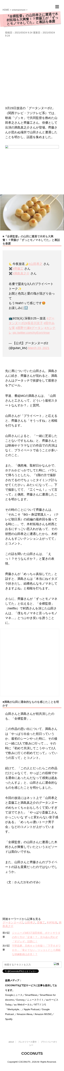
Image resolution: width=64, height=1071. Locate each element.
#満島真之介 (21, 273)
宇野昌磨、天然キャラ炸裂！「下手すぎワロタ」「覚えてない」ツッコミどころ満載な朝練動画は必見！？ (36, 950)
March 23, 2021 (38, 348)
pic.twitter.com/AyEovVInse (31, 332)
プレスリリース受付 (27, 1042)
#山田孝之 (35, 264)
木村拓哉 (51, 922)
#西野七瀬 (23, 328)
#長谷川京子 (34, 323)
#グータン (37, 328)
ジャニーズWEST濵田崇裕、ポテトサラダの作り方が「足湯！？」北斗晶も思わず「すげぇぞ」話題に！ (36, 937)
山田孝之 (30, 922)
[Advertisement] (32, 71)
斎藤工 (41, 922)
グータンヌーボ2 (13, 922)
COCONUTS (32, 1053)
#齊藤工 (17, 268)
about (11, 1042)
